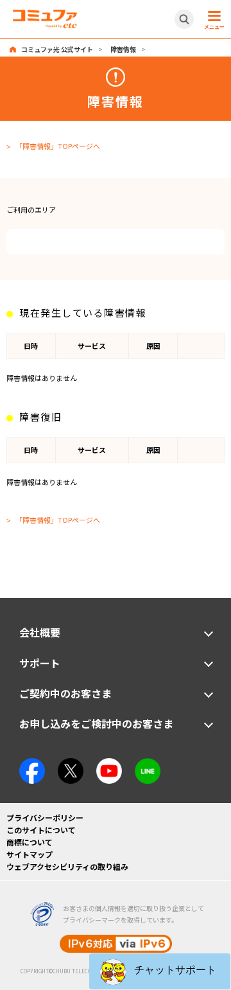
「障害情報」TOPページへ (57, 146)
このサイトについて (41, 829)
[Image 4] (109, 764)
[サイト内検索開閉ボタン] (184, 19)
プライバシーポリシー (44, 817)
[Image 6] (147, 764)
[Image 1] (32, 764)
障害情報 (123, 49)
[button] (159, 971)
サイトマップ (29, 854)
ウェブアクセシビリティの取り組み (67, 866)
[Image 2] (70, 764)
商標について (29, 841)
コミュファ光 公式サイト (57, 49)
